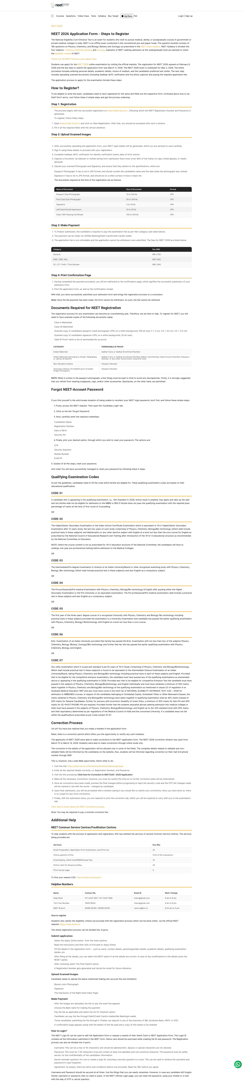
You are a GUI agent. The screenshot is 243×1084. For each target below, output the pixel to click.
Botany (88, 50)
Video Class (83, 16)
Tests (93, 16)
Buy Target (113, 16)
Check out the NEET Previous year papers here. (74, 59)
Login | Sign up (185, 16)
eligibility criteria (63, 53)
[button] (52, 16)
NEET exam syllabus (150, 46)
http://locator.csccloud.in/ (89, 877)
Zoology (101, 50)
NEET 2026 (56, 26)
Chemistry (79, 50)
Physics (69, 50)
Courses (60, 16)
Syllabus (102, 16)
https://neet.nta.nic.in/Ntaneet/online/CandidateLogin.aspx (96, 766)
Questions (71, 16)
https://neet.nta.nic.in (117, 110)
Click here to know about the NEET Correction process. (78, 806)
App (135, 16)
